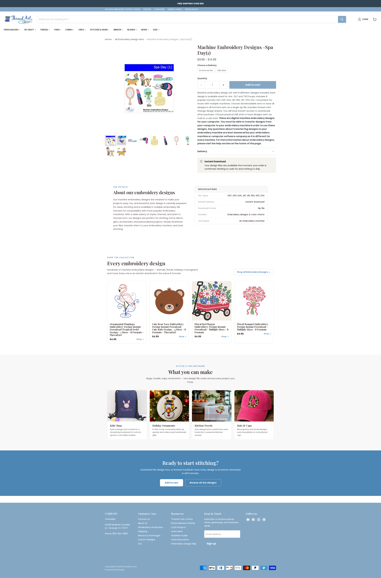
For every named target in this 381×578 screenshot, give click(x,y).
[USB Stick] (222, 73)
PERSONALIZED (11, 29)
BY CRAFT (29, 29)
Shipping (142, 531)
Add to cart (171, 482)
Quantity (202, 78)
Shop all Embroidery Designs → (253, 272)
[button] (110, 140)
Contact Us (144, 519)
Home (108, 39)
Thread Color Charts (182, 519)
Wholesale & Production (150, 527)
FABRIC (69, 29)
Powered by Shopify (114, 569)
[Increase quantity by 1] (223, 85)
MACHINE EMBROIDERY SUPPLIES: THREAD (122, 9)
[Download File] (206, 73)
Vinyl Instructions (180, 539)
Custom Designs (146, 539)
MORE (144, 29)
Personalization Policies (183, 523)
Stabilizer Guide (179, 535)
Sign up (211, 543)
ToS (140, 543)
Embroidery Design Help (183, 543)
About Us (142, 523)
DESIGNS (147, 9)
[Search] (342, 19)
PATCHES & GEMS (99, 29)
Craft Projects (178, 527)
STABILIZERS (159, 9)
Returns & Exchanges (149, 535)
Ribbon (118, 29)
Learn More (177, 531)
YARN (57, 29)
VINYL (81, 29)
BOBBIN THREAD (175, 9)
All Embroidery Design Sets (129, 39)
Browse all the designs (203, 482)
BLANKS (131, 29)
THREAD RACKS (191, 9)
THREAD (44, 29)
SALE (155, 29)
